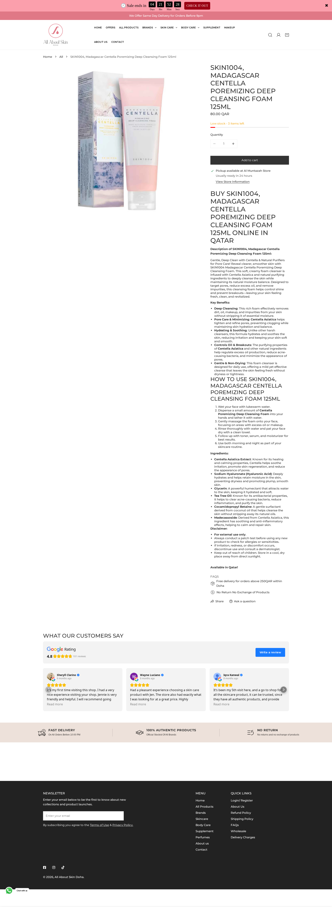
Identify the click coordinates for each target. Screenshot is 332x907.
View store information (233, 181)
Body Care (203, 825)
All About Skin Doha (69, 877)
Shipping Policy (242, 819)
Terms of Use (99, 825)
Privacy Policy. (122, 825)
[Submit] (118, 815)
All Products (204, 806)
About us (202, 843)
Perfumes (203, 837)
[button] (287, 35)
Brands (201, 813)
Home (47, 57)
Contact (201, 849)
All (61, 57)
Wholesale (238, 831)
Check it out (197, 5)
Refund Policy (241, 813)
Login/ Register (242, 800)
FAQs (235, 825)
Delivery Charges (243, 837)
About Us (237, 806)
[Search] (270, 35)
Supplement (204, 831)
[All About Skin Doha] (55, 34)
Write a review (270, 652)
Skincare (202, 819)
